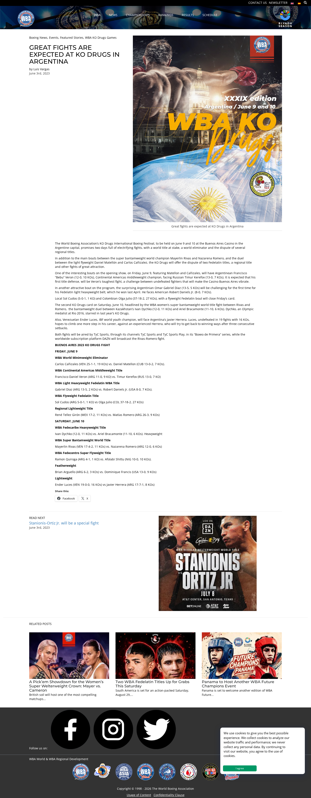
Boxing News (38, 38)
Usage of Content (139, 795)
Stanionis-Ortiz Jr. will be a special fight (64, 523)
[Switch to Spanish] (299, 2)
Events (53, 38)
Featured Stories (71, 38)
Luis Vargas (41, 69)
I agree (240, 768)
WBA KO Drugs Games (101, 38)
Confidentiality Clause (169, 795)
